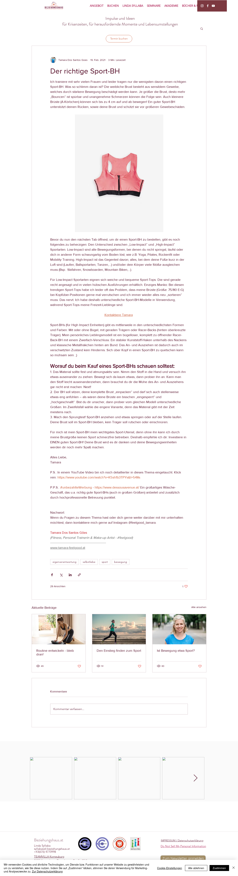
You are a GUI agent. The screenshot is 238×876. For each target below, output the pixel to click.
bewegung (120, 562)
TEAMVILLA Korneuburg (49, 856)
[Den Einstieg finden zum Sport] (119, 629)
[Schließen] (233, 868)
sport (105, 562)
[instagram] (202, 6)
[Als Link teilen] (79, 575)
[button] (201, 28)
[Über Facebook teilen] (52, 575)
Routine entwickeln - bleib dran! (55, 652)
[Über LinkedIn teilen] (70, 575)
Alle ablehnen (196, 868)
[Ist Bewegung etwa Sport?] (179, 629)
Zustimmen (219, 868)
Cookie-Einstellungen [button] (169, 868)
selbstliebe (89, 562)
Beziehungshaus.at (48, 840)
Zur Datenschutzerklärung (47, 871)
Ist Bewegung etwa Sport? (176, 650)
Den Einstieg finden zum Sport (119, 650)
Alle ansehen (198, 607)
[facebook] (208, 6)
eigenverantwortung (64, 562)
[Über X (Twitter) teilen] (61, 575)
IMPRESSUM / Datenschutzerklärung (182, 840)
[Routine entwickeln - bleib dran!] (59, 629)
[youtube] (213, 6)
